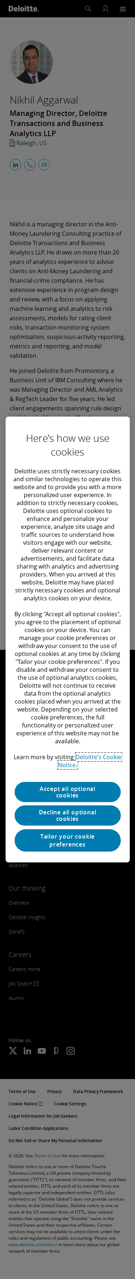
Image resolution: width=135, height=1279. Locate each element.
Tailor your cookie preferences (67, 840)
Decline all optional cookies (67, 815)
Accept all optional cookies (67, 792)
